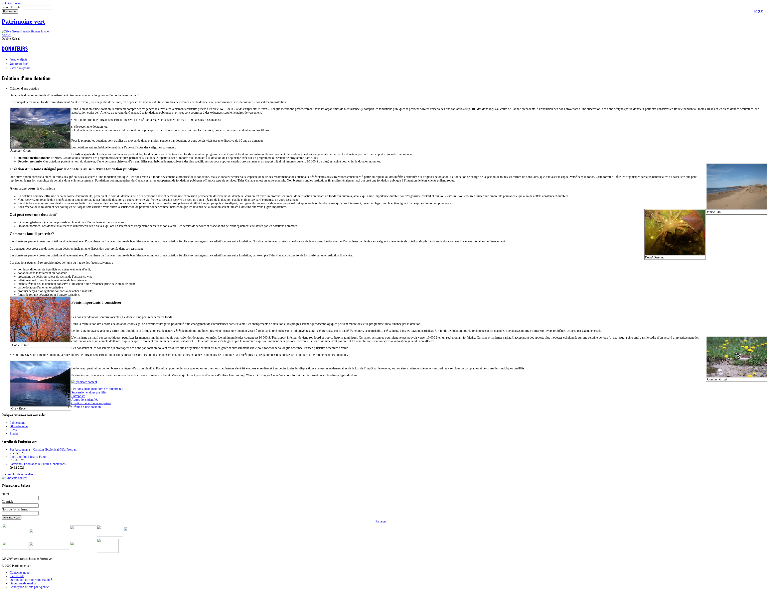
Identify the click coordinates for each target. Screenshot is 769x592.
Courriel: (7, 501)
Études (14, 433)
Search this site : (12, 7)
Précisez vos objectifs (18, 59)
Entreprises (78, 396)
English (758, 11)
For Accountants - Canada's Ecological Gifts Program (43, 449)
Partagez (380, 521)
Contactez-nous (19, 572)
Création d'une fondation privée (91, 403)
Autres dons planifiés (84, 399)
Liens (13, 430)
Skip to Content (11, 3)
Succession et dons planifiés (89, 392)
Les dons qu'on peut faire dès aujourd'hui (97, 388)
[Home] (25, 31)
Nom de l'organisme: (15, 509)
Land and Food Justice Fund (28, 456)
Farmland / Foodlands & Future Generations (37, 464)
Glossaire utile (19, 426)
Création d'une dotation (86, 406)
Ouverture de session (23, 583)
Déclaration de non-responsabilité (31, 579)
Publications (17, 422)
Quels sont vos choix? (19, 64)
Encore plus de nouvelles (17, 474)
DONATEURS (15, 49)
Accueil (6, 35)
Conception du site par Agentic (29, 587)
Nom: (5, 493)
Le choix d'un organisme (20, 68)
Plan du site (17, 576)
